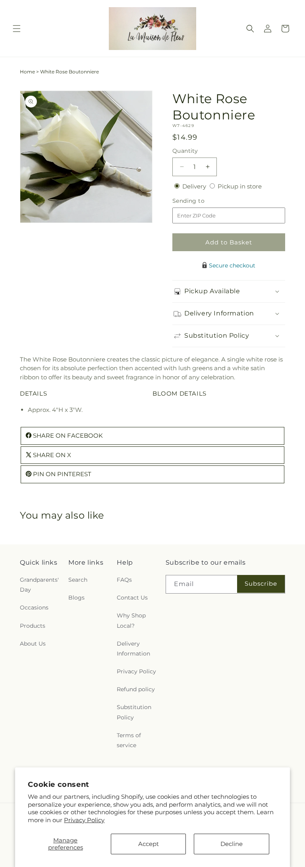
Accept (148, 844)
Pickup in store (240, 186)
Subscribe (261, 583)
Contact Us (132, 597)
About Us (33, 643)
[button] (16, 28)
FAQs (124, 579)
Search (77, 579)
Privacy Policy (84, 820)
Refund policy (136, 689)
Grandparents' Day (39, 584)
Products (32, 625)
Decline (231, 844)
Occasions (34, 607)
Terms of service (129, 740)
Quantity (185, 150)
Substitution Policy (134, 712)
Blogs (76, 597)
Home (27, 72)
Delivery (195, 186)
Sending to (200, 201)
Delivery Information (133, 648)
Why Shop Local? (131, 620)
